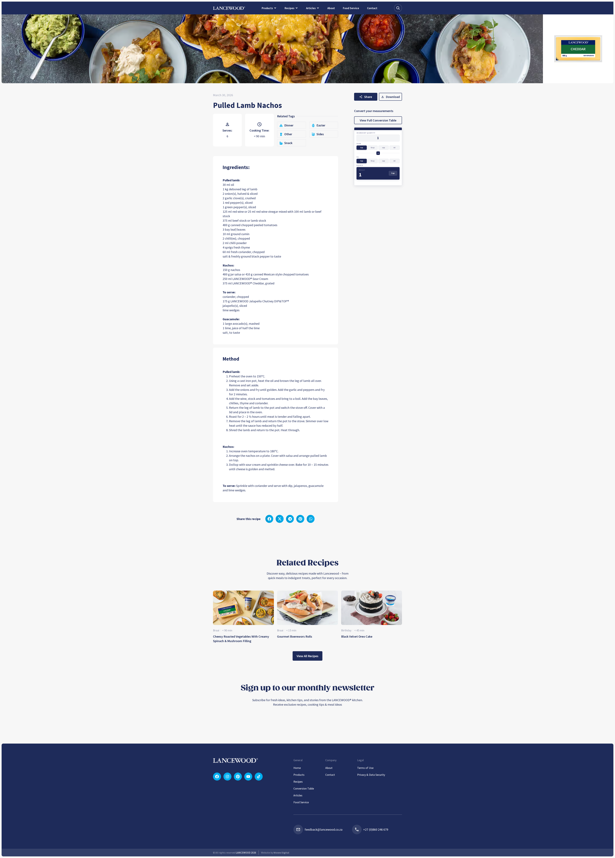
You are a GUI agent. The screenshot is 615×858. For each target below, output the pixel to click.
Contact (330, 775)
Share (368, 97)
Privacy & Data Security (371, 775)
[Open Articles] (317, 8)
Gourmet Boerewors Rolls (294, 636)
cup (383, 147)
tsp (361, 147)
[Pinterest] (238, 777)
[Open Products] (275, 8)
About (328, 768)
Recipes (298, 781)
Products (298, 775)
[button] (269, 519)
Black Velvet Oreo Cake (356, 636)
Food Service (301, 802)
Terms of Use (365, 768)
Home (297, 768)
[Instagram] (227, 777)
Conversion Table (303, 788)
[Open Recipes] (296, 8)
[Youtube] (248, 777)
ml (394, 147)
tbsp (373, 147)
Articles (297, 795)
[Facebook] (217, 777)
